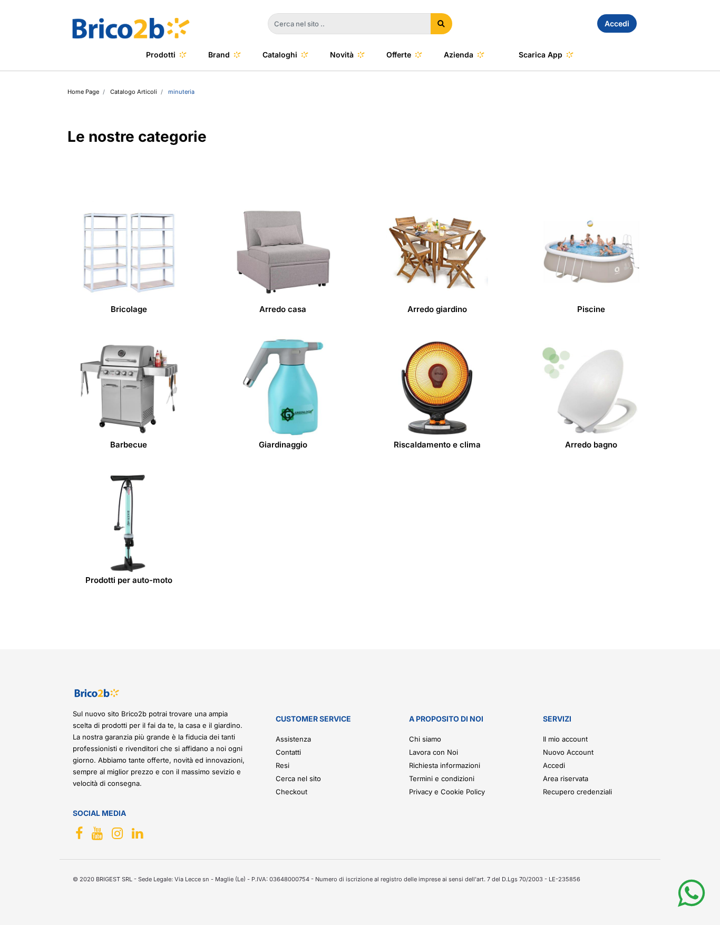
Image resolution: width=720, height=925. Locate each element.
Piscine (591, 309)
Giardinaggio (283, 445)
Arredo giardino (437, 309)
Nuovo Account (568, 752)
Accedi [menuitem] (617, 23)
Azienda (458, 54)
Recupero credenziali (577, 791)
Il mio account (565, 739)
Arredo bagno (591, 445)
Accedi (554, 765)
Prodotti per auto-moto (128, 580)
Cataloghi (279, 54)
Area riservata (565, 778)
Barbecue (128, 445)
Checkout (291, 791)
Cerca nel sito (298, 778)
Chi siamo (425, 739)
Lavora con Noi (433, 752)
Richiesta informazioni (444, 765)
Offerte (398, 54)
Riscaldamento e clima (437, 445)
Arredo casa (282, 309)
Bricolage (129, 309)
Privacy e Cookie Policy (447, 791)
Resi (282, 765)
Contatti (288, 752)
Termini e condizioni (441, 778)
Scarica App (540, 54)
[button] (441, 23)
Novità (342, 54)
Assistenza (293, 739)
